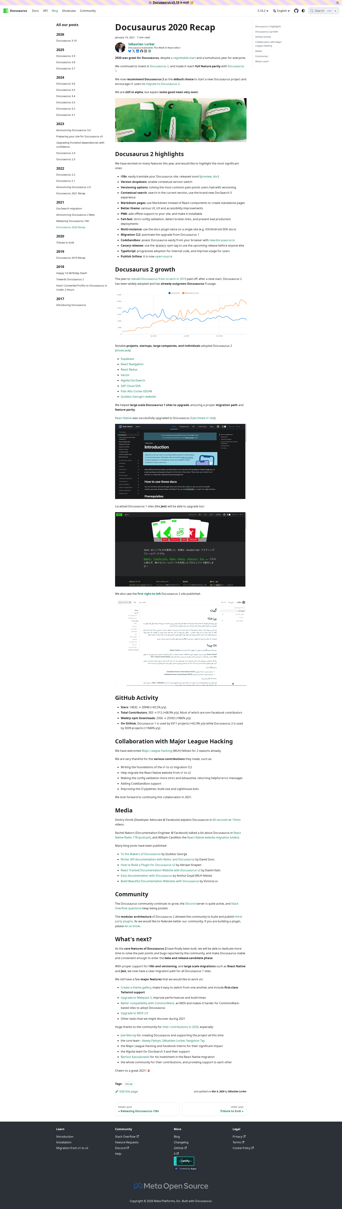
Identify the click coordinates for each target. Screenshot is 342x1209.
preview (206, 176)
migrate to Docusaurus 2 (163, 84)
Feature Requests (127, 1142)
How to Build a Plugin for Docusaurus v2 (148, 865)
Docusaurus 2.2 (65, 174)
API (45, 11)
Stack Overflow (125, 1137)
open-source (163, 256)
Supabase (127, 359)
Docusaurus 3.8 (65, 62)
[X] (133, 51)
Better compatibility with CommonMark (147, 1003)
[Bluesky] (129, 51)
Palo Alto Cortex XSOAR (136, 391)
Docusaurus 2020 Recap (70, 227)
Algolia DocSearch (133, 380)
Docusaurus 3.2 (65, 108)
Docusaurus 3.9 (65, 56)
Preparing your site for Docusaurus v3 (79, 136)
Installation (63, 1142)
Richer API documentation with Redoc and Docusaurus (158, 859)
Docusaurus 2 (159, 66)
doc (215, 176)
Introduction (64, 1137)
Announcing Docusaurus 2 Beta (75, 215)
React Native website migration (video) (213, 837)
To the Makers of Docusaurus (141, 854)
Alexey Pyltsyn (151, 1041)
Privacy (237, 1137)
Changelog (181, 1142)
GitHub (178, 1148)
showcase (122, 350)
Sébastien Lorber (173, 1041)
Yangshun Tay (195, 1041)
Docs (35, 11)
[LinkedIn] (137, 51)
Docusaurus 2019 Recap (70, 258)
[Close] (337, 2)
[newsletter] (149, 51)
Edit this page (129, 1091)
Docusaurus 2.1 (65, 181)
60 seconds (220, 820)
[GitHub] (141, 51)
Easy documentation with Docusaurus (146, 876)
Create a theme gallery (136, 987)
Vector (125, 375)
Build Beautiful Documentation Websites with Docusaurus (160, 881)
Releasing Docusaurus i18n (72, 221)
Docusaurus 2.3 (65, 159)
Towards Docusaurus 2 (70, 279)
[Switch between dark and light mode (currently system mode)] (303, 11)
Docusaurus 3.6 (65, 83)
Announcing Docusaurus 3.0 (73, 130)
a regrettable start (183, 58)
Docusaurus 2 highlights (268, 26)
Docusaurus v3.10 (166, 2)
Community (88, 11)
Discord (190, 904)
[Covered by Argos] (186, 1169)
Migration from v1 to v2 (72, 1148)
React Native (123, 418)
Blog (55, 11)
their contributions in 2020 (180, 1027)
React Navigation (132, 364)
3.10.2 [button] (261, 11)
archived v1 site (203, 418)
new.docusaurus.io (222, 240)
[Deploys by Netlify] (184, 1165)
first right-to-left (149, 594)
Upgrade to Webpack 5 (136, 998)
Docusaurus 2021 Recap (70, 193)
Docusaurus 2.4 (65, 153)
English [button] (282, 11)
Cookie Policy (241, 1148)
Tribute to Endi (65, 242)
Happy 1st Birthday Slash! (71, 273)
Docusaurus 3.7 (65, 68)
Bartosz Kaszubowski (135, 1057)
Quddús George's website (138, 397)
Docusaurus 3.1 (65, 115)
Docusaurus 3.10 (66, 40)
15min (236, 820)
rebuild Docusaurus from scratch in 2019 (158, 279)
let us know (132, 926)
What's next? (262, 61)
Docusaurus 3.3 (65, 102)
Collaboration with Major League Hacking (268, 43)
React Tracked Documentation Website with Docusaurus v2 (161, 870)
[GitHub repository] (296, 11)
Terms (237, 1142)
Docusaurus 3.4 (65, 96)
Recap (129, 1084)
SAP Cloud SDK (131, 386)
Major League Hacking (157, 751)
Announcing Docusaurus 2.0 (73, 187)
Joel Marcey (128, 1035)
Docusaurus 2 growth (266, 31)
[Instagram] (145, 51)
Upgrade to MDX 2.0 (134, 1013)
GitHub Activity (263, 36)
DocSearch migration (69, 208)
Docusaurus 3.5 (65, 90)
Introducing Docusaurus (71, 305)
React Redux (129, 369)
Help (118, 1154)
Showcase (69, 11)
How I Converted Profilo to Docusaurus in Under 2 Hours (81, 288)
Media (258, 51)
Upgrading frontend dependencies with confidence (80, 145)
